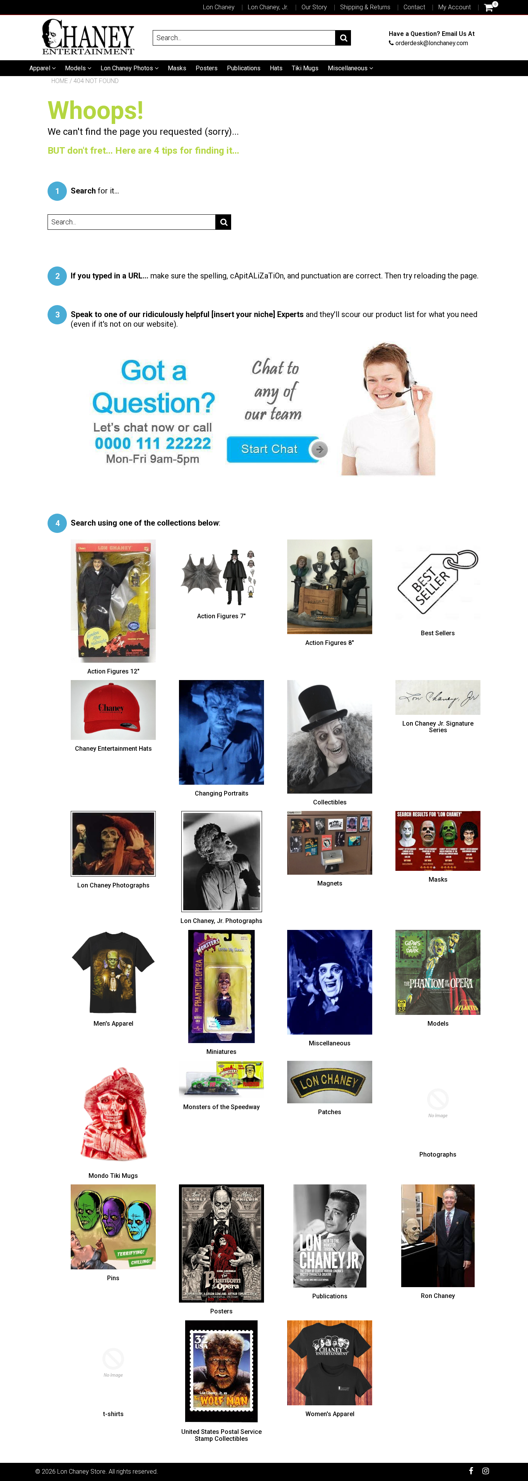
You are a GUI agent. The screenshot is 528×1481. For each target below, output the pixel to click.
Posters (207, 68)
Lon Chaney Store (81, 1471)
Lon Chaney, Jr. (268, 7)
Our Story (314, 7)
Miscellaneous (348, 68)
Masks (177, 68)
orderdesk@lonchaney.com (431, 42)
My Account (454, 7)
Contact (414, 7)
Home (59, 81)
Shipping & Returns (365, 7)
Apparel (40, 68)
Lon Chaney (219, 7)
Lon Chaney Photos (127, 68)
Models (76, 68)
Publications (244, 68)
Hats (276, 68)
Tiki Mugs (305, 68)
